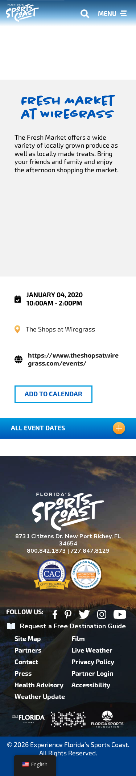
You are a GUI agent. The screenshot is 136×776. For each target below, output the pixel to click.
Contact (26, 662)
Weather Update (40, 697)
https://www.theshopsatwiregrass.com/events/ (73, 359)
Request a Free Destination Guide (73, 626)
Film (78, 639)
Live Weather (91, 650)
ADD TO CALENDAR (53, 394)
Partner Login (92, 674)
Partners (28, 650)
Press (23, 674)
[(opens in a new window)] (55, 615)
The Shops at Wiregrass (60, 329)
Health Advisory (39, 685)
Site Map (28, 639)
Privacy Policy (92, 662)
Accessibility (90, 685)
